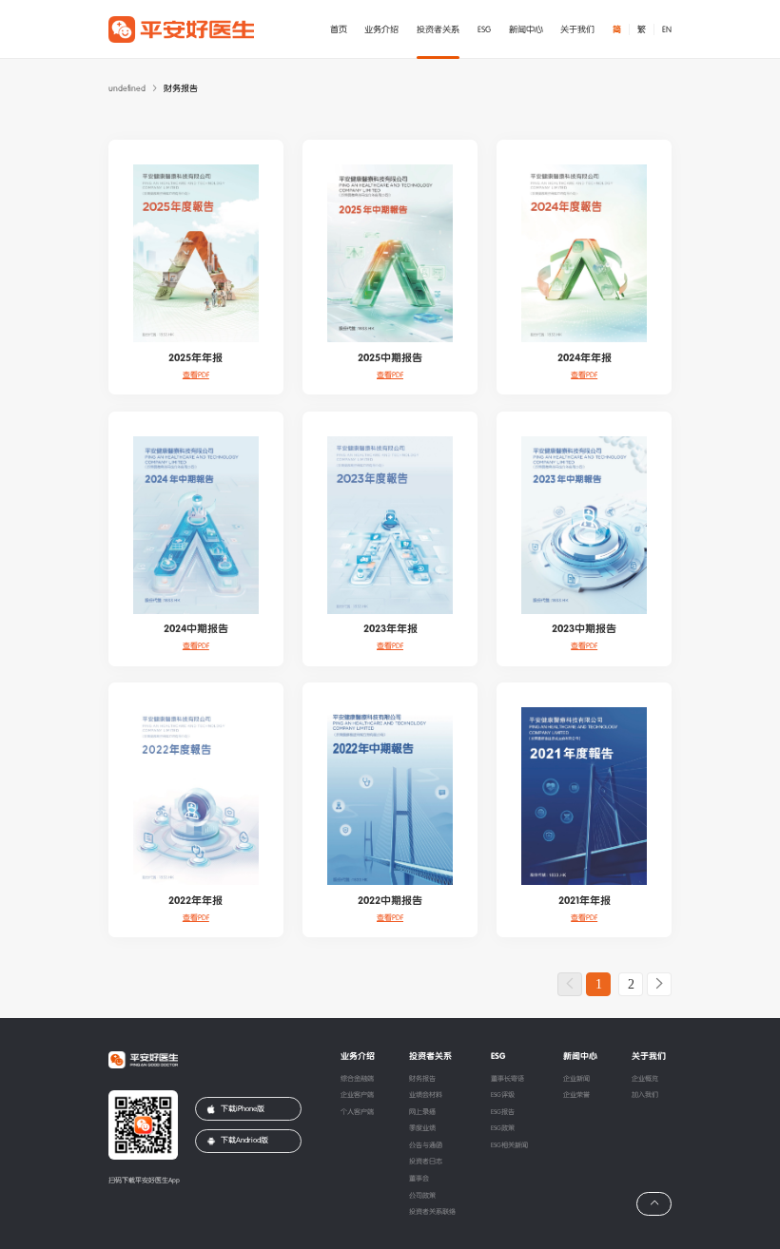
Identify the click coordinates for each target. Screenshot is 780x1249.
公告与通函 (425, 1145)
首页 (338, 29)
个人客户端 (357, 1112)
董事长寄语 (507, 1079)
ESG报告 (503, 1112)
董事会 (419, 1178)
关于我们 (577, 29)
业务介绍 (381, 29)
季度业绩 (422, 1128)
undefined (127, 88)
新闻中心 (526, 29)
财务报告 (422, 1079)
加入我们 (645, 1095)
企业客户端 (357, 1095)
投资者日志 (425, 1161)
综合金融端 (357, 1079)
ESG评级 (503, 1095)
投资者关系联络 (432, 1212)
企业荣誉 (576, 1095)
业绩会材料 (425, 1095)
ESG (484, 29)
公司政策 (422, 1196)
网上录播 (422, 1112)
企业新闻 (576, 1079)
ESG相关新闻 (509, 1145)
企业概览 (645, 1079)
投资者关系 (438, 29)
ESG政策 (503, 1128)
